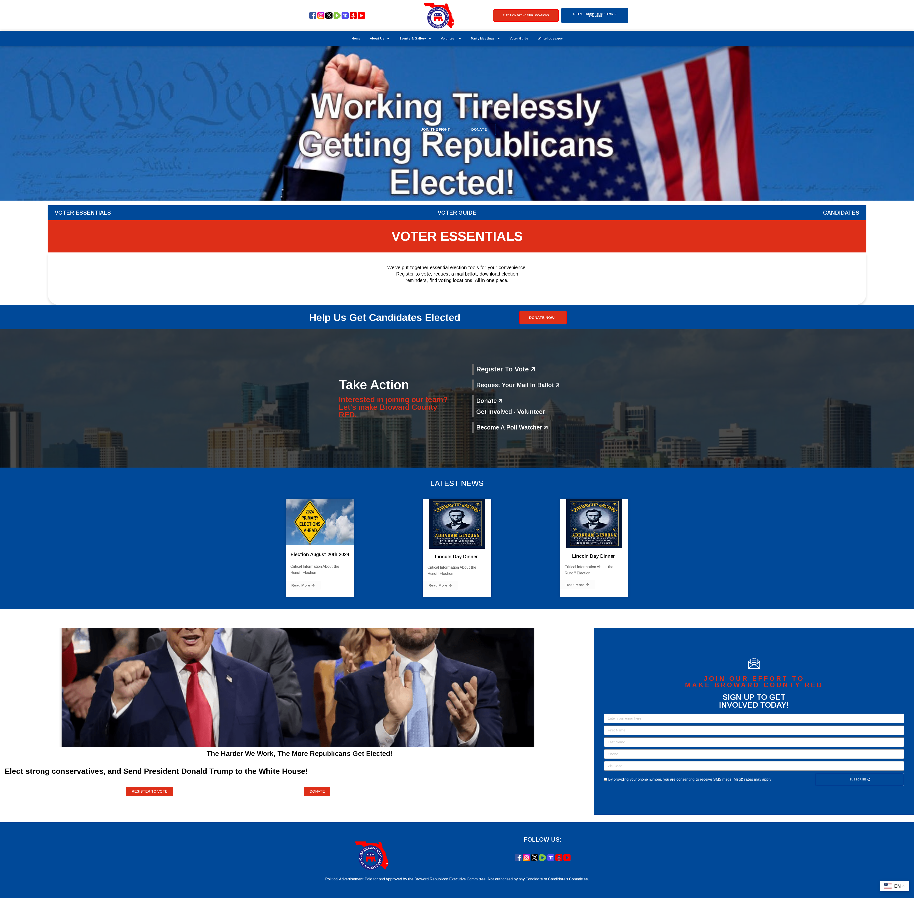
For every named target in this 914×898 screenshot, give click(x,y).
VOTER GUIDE (457, 213)
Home (356, 38)
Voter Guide (519, 38)
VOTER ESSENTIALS (83, 213)
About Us (377, 38)
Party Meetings (483, 38)
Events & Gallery (412, 38)
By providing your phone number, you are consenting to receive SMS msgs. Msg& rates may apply (689, 779)
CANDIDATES (841, 213)
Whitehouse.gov (550, 38)
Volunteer (448, 38)
